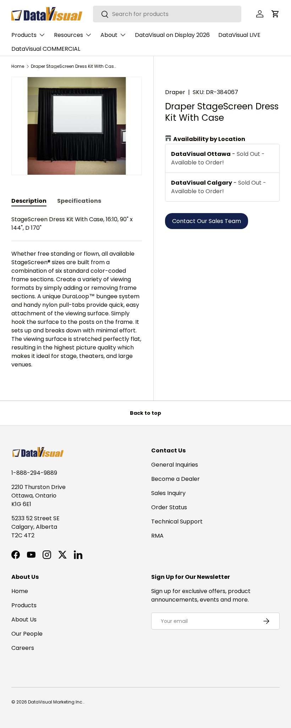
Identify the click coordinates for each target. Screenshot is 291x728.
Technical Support (177, 521)
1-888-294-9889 (34, 473)
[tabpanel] (76, 292)
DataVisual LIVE (239, 35)
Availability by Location (209, 139)
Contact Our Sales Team (206, 221)
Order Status (169, 507)
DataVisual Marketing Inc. (55, 702)
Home (17, 66)
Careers (22, 648)
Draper (175, 92)
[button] (275, 14)
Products (24, 605)
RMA (157, 536)
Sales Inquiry (168, 493)
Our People (27, 634)
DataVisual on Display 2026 (172, 35)
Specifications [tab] (79, 201)
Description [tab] (28, 201)
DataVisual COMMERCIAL (45, 49)
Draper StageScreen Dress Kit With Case (73, 66)
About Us (24, 619)
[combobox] (167, 14)
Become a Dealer (175, 479)
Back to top (145, 413)
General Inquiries (174, 465)
